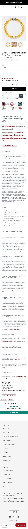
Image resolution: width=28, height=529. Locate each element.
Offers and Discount (8, 78)
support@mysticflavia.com (9, 341)
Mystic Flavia (6, 7)
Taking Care (6, 460)
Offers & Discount (8, 432)
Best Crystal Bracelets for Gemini (18, 134)
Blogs (4, 486)
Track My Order (7, 440)
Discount (11, 390)
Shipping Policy (7, 478)
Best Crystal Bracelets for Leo (14, 137)
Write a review (14, 412)
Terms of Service (7, 482)
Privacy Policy (7, 456)
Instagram (4, 349)
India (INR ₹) (13, 512)
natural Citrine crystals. (15, 329)
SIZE (3, 65)
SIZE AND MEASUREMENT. (9, 145)
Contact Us (6, 428)
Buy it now (14, 88)
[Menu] (25, 7)
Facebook (5, 448)
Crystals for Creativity (7, 135)
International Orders (8, 444)
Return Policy (17, 390)
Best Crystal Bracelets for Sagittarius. (13, 140)
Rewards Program (8, 470)
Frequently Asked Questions (11, 436)
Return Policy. (18, 359)
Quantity (3, 71)
